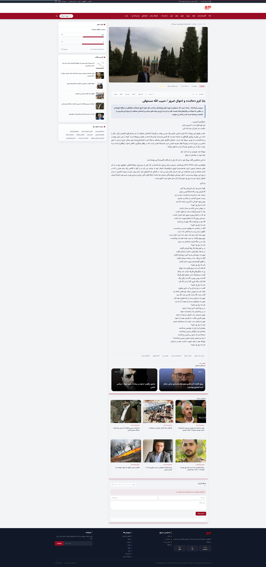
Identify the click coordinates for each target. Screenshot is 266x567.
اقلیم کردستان (127, 536)
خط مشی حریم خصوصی (70, 563)
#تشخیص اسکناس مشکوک (97, 138)
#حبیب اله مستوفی (199, 356)
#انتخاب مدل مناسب (83, 138)
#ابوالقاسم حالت (145, 356)
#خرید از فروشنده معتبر (87, 131)
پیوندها (64, 1)
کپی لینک (127, 94)
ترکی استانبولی (72, 1)
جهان (129, 545)
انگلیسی (89, 1)
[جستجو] (57, 16)
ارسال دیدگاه (201, 514)
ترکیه (129, 539)
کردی (79, 1)
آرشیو (59, 1)
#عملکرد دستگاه (70, 135)
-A (197, 94)
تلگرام (121, 94)
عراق (129, 548)
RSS (56, 1)
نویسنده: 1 (194, 86)
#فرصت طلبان (187, 356)
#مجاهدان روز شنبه (176, 356)
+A (193, 94)
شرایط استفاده (58, 563)
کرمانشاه (200, 24)
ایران (129, 551)
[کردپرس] (207, 8)
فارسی (84, 1)
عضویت (59, 543)
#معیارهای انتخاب (74, 131)
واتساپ (115, 94)
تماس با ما (167, 542)
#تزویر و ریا (165, 356)
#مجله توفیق (156, 356)
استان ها (128, 554)
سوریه (129, 542)
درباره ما (167, 539)
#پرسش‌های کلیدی (70, 138)
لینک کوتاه (140, 94)
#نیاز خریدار (90, 135)
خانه (210, 16)
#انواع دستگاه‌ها (80, 135)
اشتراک (133, 94)
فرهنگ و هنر (127, 557)
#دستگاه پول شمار (99, 131)
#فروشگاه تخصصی (99, 135)
